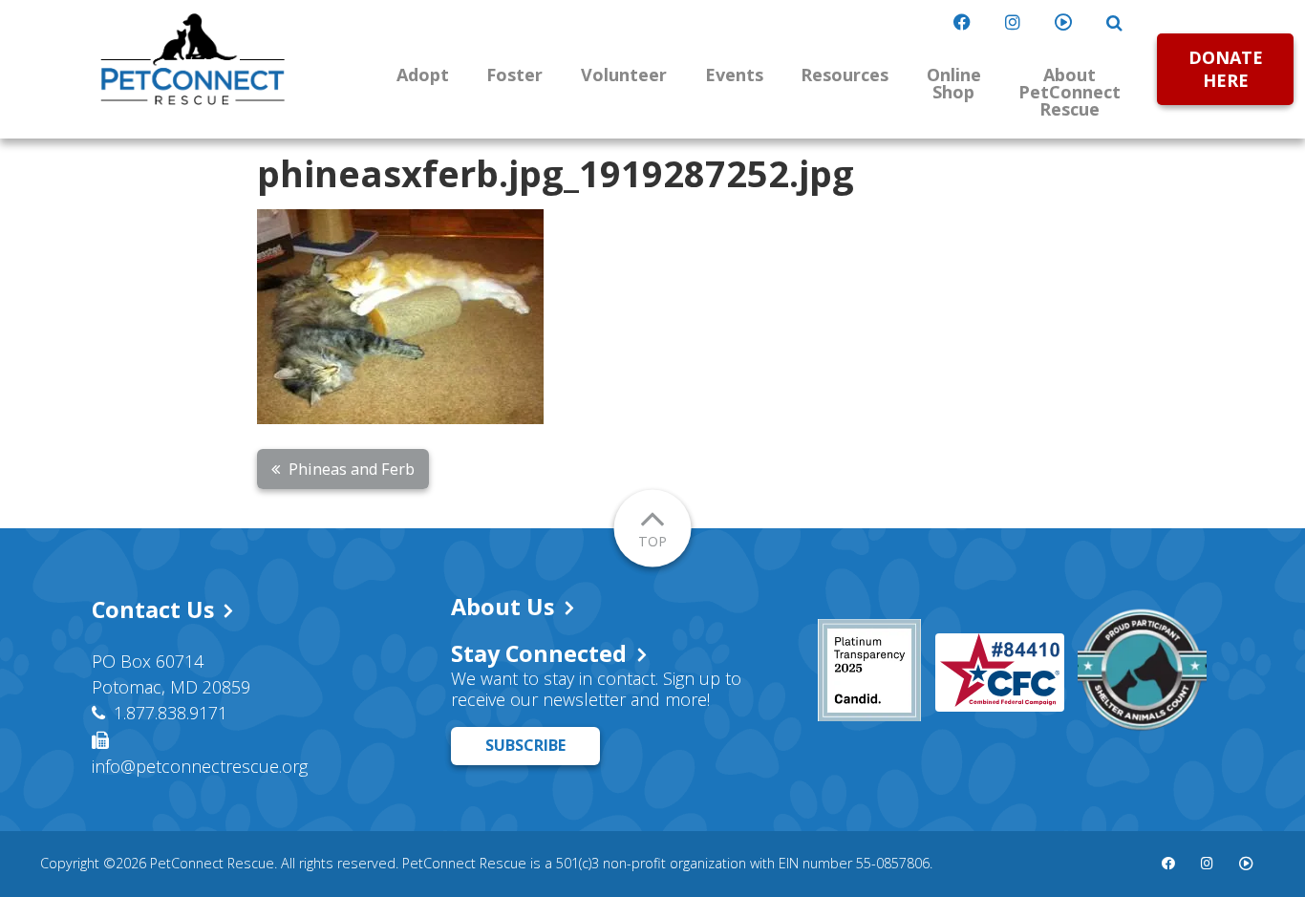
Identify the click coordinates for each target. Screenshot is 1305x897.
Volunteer (624, 74)
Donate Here (1225, 68)
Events (734, 74)
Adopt (422, 74)
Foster (514, 74)
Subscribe (525, 745)
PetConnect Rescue (193, 59)
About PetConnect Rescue (1069, 91)
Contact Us (153, 609)
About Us (502, 606)
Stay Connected (539, 653)
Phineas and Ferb (352, 469)
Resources (844, 74)
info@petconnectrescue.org (200, 766)
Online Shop (954, 83)
